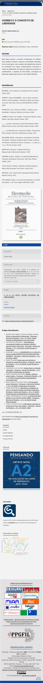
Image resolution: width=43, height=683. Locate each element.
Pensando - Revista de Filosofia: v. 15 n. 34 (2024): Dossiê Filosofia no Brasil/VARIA (23, 348)
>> (21, 412)
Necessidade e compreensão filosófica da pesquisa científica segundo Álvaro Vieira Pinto (21, 344)
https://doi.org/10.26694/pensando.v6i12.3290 (17, 42)
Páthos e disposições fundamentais (18, 336)
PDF (6, 245)
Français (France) (8, 439)
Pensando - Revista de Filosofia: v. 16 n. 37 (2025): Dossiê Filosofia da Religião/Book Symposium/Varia (22, 338)
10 (17, 412)
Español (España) (8, 433)
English (5, 430)
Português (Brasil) (8, 436)
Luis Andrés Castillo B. (29, 675)
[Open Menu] (2, 4)
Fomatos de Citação (11, 281)
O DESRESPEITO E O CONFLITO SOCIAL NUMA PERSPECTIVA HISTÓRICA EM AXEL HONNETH (23, 354)
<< (3, 412)
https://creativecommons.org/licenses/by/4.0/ (19, 321)
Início (4, 11)
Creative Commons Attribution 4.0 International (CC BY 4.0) (21, 670)
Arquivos (10, 11)
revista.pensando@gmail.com (24, 666)
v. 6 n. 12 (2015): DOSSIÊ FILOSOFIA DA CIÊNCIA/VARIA (19, 13)
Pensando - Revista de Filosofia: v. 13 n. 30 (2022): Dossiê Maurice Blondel (23, 400)
